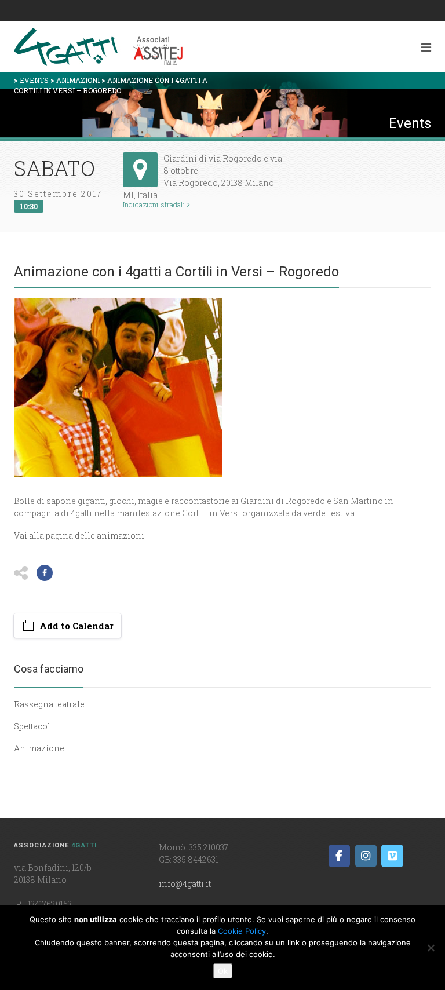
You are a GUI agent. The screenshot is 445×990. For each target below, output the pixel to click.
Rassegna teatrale (49, 704)
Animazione (39, 748)
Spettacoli (33, 726)
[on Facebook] (339, 856)
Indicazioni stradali (155, 205)
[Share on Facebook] (45, 573)
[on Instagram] (366, 856)
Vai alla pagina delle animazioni (79, 535)
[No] (430, 948)
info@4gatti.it (185, 883)
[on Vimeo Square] (392, 856)
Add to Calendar (76, 625)
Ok (223, 971)
